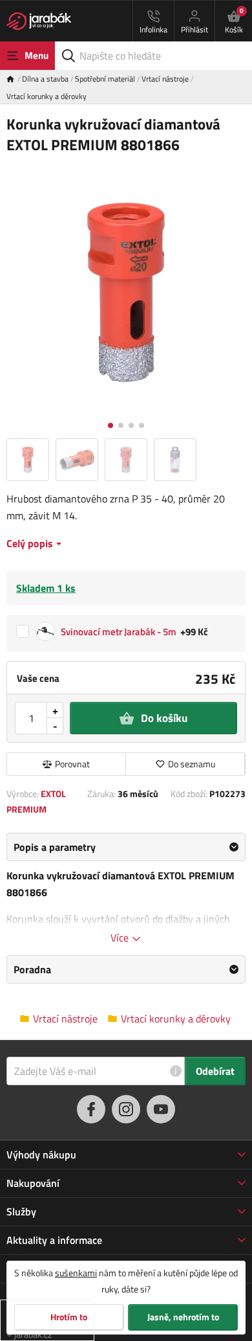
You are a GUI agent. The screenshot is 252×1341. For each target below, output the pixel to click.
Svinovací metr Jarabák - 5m (118, 631)
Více (120, 937)
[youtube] (161, 1109)
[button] (110, 425)
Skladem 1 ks (46, 588)
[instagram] (126, 1109)
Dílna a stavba (45, 79)
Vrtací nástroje (165, 79)
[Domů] (14, 78)
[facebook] (91, 1109)
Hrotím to (68, 1317)
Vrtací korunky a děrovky (46, 96)
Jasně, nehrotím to (183, 1317)
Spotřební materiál (105, 79)
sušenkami (76, 1272)
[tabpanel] (126, 889)
